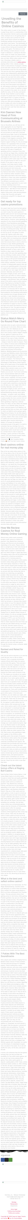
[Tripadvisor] (10, 1160)
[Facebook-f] (3, 1160)
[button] (14, 9)
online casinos (22, 62)
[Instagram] (7, 1160)
